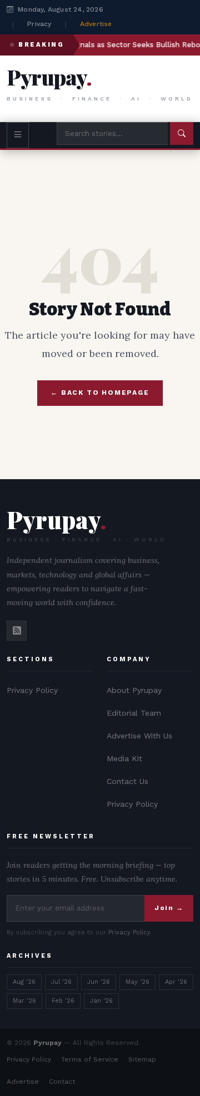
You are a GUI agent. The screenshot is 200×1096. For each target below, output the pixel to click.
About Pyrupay (134, 690)
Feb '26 (63, 1000)
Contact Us (127, 781)
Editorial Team (134, 712)
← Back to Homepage (100, 392)
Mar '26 (24, 1000)
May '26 (137, 982)
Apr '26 (176, 982)
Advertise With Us (139, 735)
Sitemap (142, 1059)
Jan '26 (101, 1000)
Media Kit (124, 758)
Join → (168, 908)
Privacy (39, 24)
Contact (62, 1081)
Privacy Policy (32, 690)
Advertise (96, 24)
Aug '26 (24, 982)
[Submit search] (181, 133)
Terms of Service (89, 1059)
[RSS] (17, 631)
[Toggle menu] (18, 135)
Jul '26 (61, 982)
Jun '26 (98, 982)
